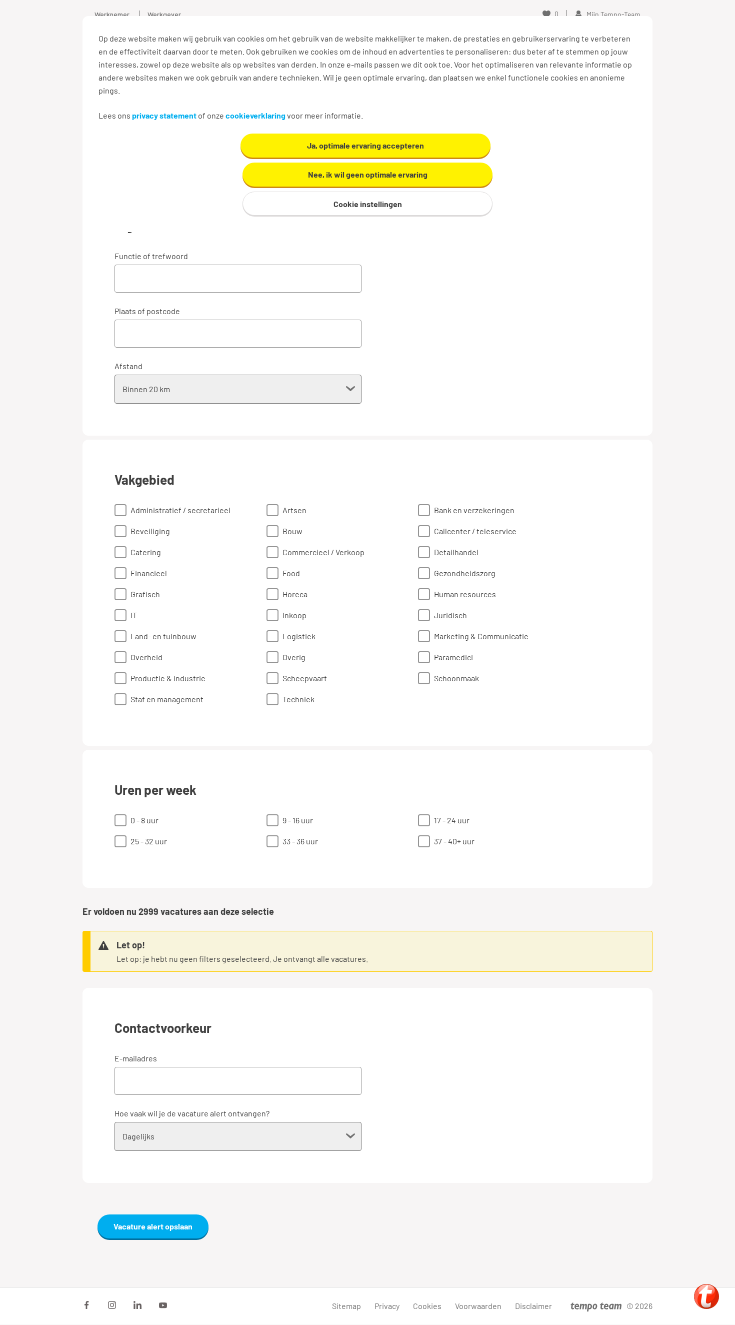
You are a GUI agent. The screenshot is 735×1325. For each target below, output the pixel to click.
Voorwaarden (478, 1305)
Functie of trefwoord (151, 256)
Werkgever (164, 14)
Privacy (387, 1305)
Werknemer (112, 14)
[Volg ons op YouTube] (163, 1305)
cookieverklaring (256, 115)
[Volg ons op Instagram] (112, 1305)
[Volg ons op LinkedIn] (138, 1305)
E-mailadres (135, 1058)
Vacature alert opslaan (153, 1226)
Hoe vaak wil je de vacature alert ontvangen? (192, 1113)
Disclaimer (533, 1305)
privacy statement (164, 115)
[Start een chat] (706, 1296)
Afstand (128, 366)
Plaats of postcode (147, 311)
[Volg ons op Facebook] (86, 1305)
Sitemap (346, 1305)
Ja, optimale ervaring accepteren (365, 145)
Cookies (427, 1305)
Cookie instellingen (368, 204)
